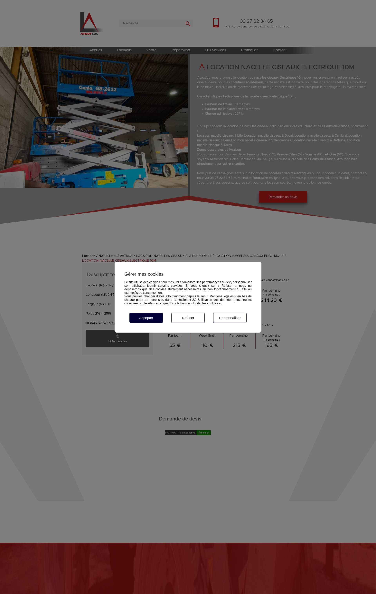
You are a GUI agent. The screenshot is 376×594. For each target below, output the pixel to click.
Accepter (146, 318)
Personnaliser (230, 318)
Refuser (188, 318)
